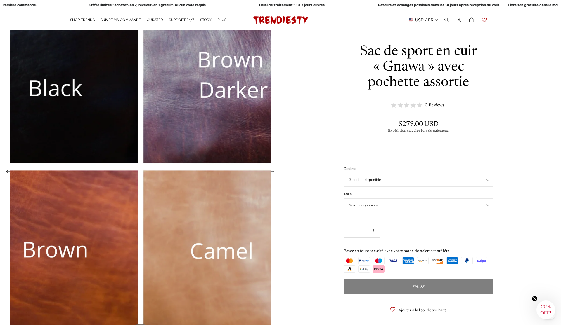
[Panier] (471, 20)
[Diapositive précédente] (6, 172)
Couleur (350, 168)
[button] (545, 309)
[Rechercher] (446, 20)
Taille (348, 194)
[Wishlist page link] (484, 20)
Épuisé (419, 286)
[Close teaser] (535, 299)
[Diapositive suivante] (274, 172)
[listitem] (221, 20)
